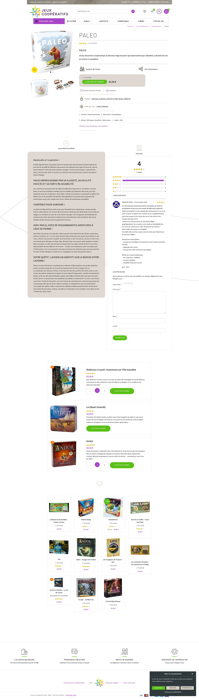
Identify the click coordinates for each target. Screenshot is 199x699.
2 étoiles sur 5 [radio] (126, 283)
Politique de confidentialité (172, 692)
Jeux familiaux (156, 26)
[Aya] (59, 547)
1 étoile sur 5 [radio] (125, 283)
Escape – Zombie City (86, 600)
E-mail (115, 326)
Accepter (158, 688)
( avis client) (92, 43)
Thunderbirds (113, 520)
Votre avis (117, 289)
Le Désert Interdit (96, 407)
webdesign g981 (71, 695)
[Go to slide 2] (53, 72)
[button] (192, 674)
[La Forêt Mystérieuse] (113, 588)
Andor (89, 441)
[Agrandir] (34, 70)
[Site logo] (49, 11)
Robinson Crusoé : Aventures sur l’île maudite (111, 370)
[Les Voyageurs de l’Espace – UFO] (113, 548)
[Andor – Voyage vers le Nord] (86, 548)
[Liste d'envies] (144, 11)
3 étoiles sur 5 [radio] (128, 283)
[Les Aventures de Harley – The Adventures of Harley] (140, 550)
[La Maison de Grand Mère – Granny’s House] (59, 507)
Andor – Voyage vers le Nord (86, 560)
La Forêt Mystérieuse (113, 601)
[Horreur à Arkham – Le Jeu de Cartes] (59, 582)
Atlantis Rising (86, 520)
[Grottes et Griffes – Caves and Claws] (140, 507)
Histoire (82, 126)
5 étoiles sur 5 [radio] (132, 283)
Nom (115, 316)
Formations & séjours (158, 2)
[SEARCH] (133, 11)
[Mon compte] (159, 11)
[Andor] (67, 454)
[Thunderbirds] (113, 507)
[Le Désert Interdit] (67, 419)
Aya (59, 559)
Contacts (125, 2)
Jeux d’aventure (91, 126)
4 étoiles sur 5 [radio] (130, 283)
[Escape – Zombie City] (86, 588)
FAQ (144, 2)
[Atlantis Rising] (86, 507)
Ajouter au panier (94, 81)
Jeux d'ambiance (142, 26)
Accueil (130, 26)
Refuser (173, 688)
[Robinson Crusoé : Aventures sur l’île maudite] (67, 381)
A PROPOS (136, 2)
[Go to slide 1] (50, 72)
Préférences (187, 688)
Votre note (117, 284)
